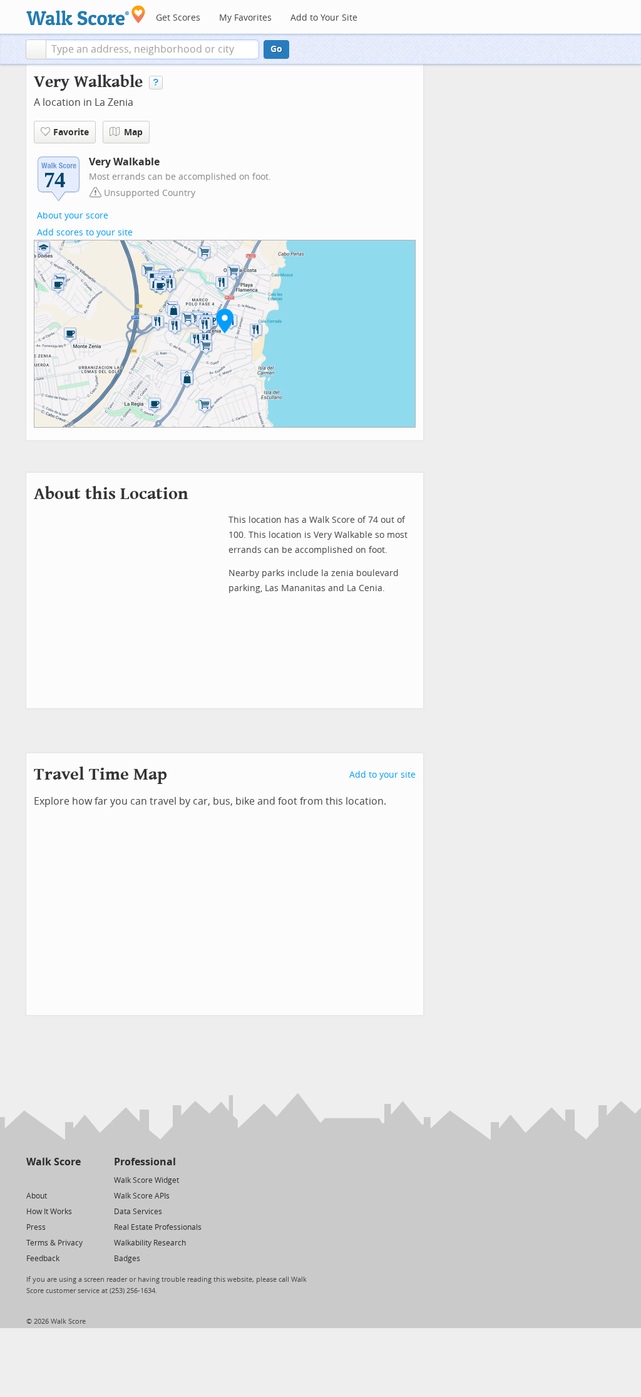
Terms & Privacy (54, 1243)
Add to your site (382, 775)
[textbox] (152, 49)
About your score (72, 215)
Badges (127, 1258)
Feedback (42, 1258)
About (36, 1196)
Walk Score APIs (142, 1196)
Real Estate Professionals (158, 1227)
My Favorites (245, 18)
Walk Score (53, 1162)
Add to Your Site (323, 18)
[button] (36, 49)
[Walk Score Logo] (86, 15)
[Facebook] (53, 1179)
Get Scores (178, 18)
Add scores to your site (85, 232)
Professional (145, 1162)
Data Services (138, 1211)
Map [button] (133, 132)
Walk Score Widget (146, 1180)
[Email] (72, 1179)
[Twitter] (33, 1179)
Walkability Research (150, 1243)
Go (276, 49)
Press (36, 1227)
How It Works (49, 1211)
